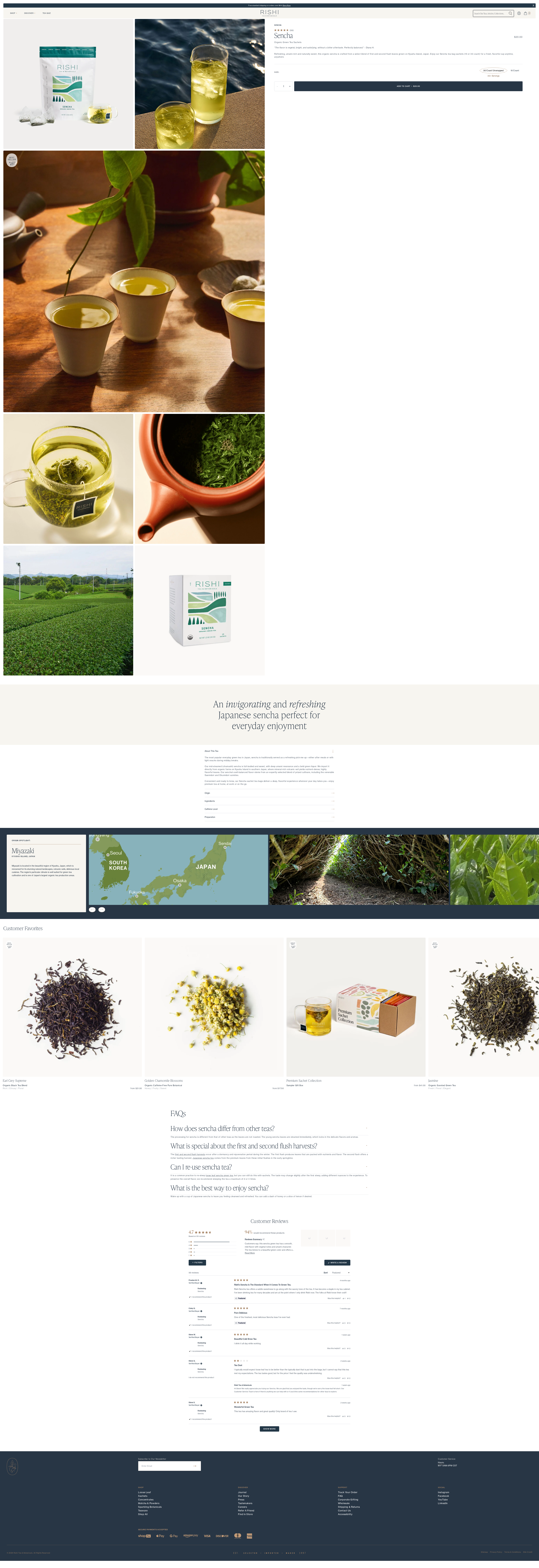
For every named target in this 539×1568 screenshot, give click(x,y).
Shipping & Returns (349, 1507)
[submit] (195, 1466)
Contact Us (344, 1510)
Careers (242, 1507)
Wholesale (344, 1503)
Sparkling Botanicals (150, 1507)
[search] (510, 13)
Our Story (243, 1496)
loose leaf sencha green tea (219, 1175)
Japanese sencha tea (203, 1158)
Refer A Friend (246, 1510)
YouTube (443, 1499)
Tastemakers (245, 1503)
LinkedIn (443, 1503)
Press (241, 1499)
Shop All (143, 1514)
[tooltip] (263, 1239)
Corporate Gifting (348, 1499)
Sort (326, 1272)
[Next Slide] (348, 1238)
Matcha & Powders (148, 1503)
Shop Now (287, 5)
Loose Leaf (144, 1492)
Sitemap (484, 1552)
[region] (325, 1238)
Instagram (443, 1492)
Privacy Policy (496, 1552)
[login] (519, 13)
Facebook (443, 1496)
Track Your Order (347, 1492)
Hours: (441, 1462)
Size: (276, 72)
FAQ (340, 1496)
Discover (28, 13)
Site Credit (527, 1552)
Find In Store (245, 1514)
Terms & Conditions (512, 1552)
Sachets (142, 1496)
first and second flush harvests (190, 1154)
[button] (92, 909)
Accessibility (345, 1514)
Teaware (143, 1510)
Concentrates (146, 1499)
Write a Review (340, 1263)
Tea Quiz (47, 13)
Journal (242, 1492)
